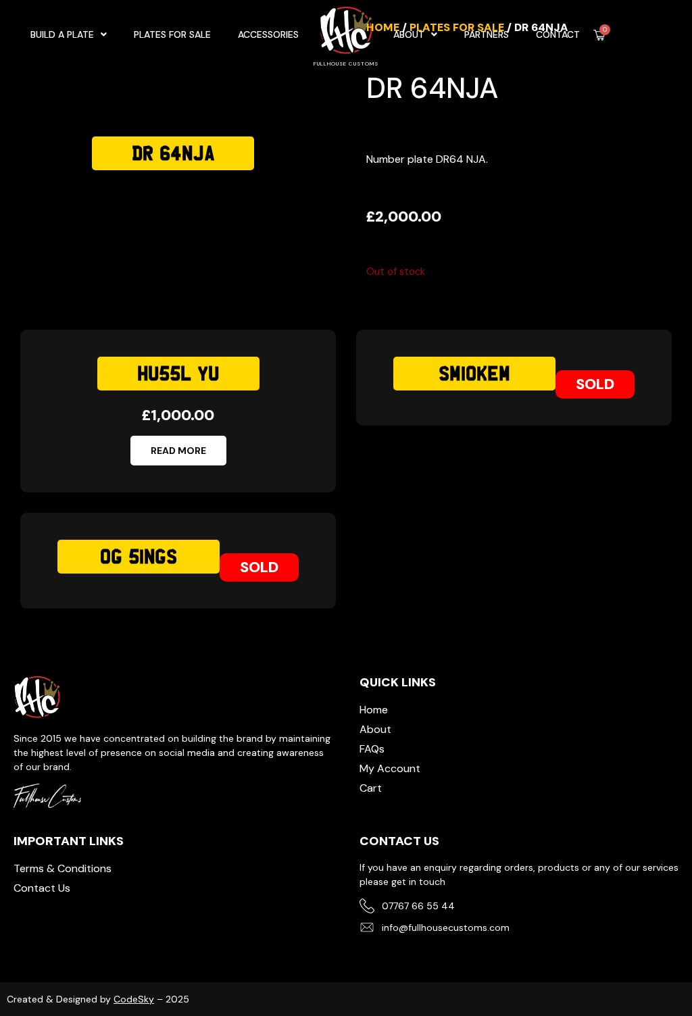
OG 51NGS (138, 556)
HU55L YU (178, 373)
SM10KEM (474, 373)
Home (382, 27)
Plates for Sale (457, 27)
